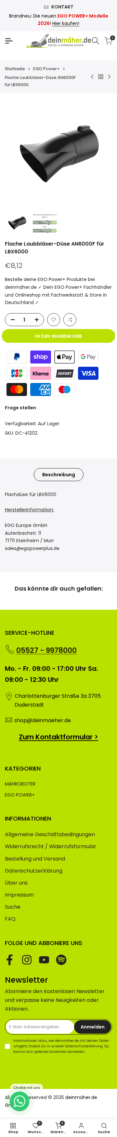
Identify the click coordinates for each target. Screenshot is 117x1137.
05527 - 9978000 (46, 650)
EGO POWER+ (20, 795)
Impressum (19, 895)
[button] (53, 319)
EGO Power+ (46, 69)
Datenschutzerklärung (33, 871)
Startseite (15, 69)
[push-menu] (9, 40)
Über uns (16, 883)
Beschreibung (58, 474)
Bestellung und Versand (35, 858)
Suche (12, 907)
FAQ (10, 919)
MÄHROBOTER (20, 784)
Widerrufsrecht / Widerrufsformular (50, 846)
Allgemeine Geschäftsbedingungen (50, 834)
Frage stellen (20, 407)
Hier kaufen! (65, 23)
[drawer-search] (95, 41)
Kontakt (62, 7)
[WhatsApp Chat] (19, 1101)
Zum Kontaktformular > (58, 737)
